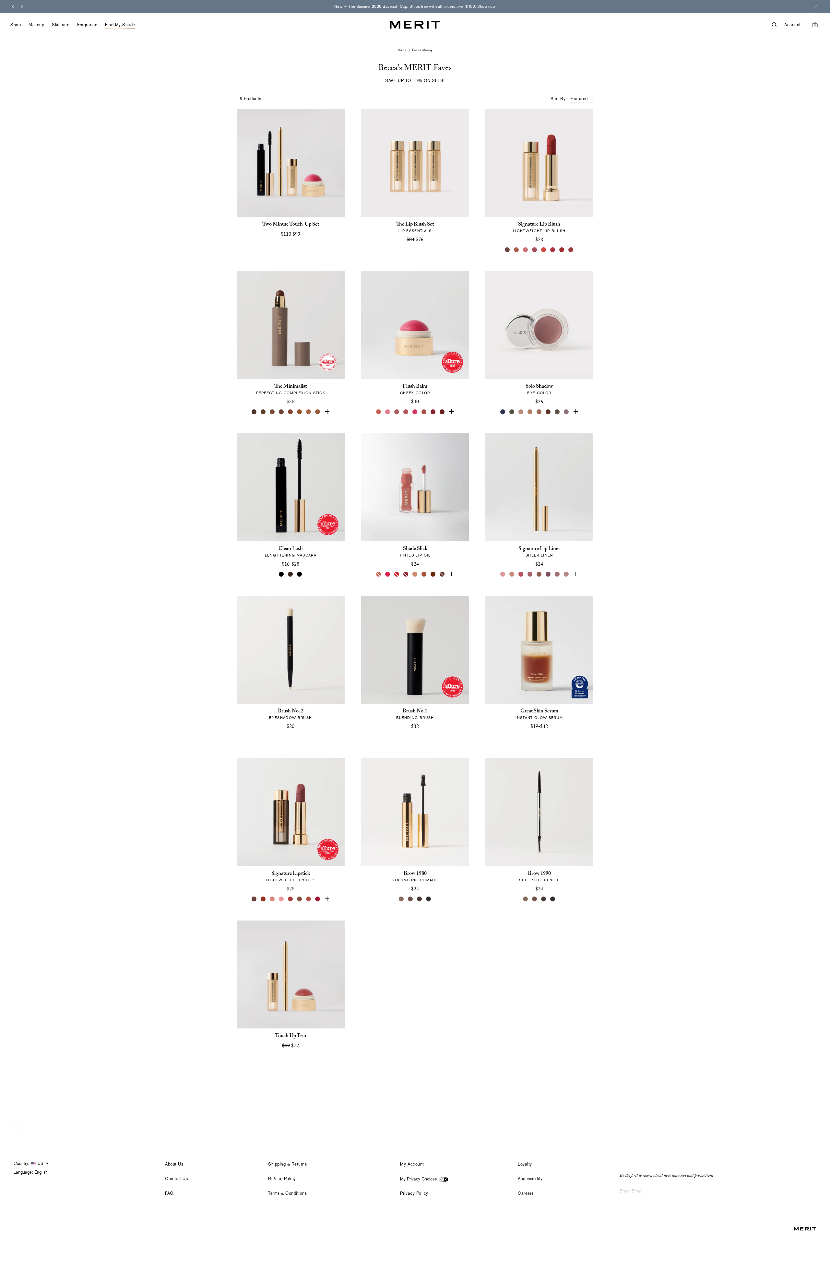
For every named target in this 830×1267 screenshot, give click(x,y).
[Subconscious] (530, 574)
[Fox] (424, 412)
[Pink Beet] (451, 574)
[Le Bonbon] (415, 412)
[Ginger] (308, 899)
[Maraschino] (396, 574)
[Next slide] (22, 6)
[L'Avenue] (290, 899)
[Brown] (290, 574)
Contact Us (176, 1178)
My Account (412, 1164)
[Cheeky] (406, 412)
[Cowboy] (539, 574)
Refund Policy (282, 1178)
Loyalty (525, 1164)
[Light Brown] (410, 899)
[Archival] (535, 249)
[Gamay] (571, 249)
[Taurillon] (290, 412)
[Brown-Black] (553, 899)
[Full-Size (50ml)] (535, 736)
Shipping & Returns (287, 1164)
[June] (512, 574)
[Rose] (503, 574)
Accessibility (530, 1178)
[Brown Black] (428, 899)
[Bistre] (254, 412)
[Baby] (272, 899)
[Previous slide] (13, 6)
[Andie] (525, 249)
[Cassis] (521, 574)
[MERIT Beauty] (415, 25)
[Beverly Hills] (378, 412)
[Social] (566, 412)
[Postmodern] (442, 412)
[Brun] (548, 412)
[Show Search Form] (778, 25)
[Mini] (299, 574)
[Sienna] (326, 412)
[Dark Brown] (419, 899)
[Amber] (308, 412)
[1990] (299, 899)
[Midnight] (503, 412)
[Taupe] (415, 574)
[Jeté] (378, 574)
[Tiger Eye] (299, 412)
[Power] (317, 899)
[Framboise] (553, 249)
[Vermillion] (326, 899)
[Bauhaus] (548, 574)
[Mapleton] (406, 574)
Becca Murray (422, 50)
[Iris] (575, 412)
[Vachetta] (530, 412)
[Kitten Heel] (544, 249)
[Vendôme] (516, 249)
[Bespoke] (507, 249)
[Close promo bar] (815, 6)
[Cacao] (272, 412)
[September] (562, 249)
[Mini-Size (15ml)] (544, 736)
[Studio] (521, 412)
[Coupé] (566, 574)
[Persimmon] (451, 412)
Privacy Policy (414, 1193)
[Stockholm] (387, 412)
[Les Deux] (387, 574)
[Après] (433, 412)
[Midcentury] (539, 412)
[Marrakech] (424, 574)
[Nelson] (557, 412)
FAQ (169, 1193)
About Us (174, 1164)
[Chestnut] (317, 412)
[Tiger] (263, 899)
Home (402, 50)
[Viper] (512, 412)
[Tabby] (442, 574)
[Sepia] (281, 412)
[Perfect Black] (281, 574)
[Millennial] (281, 899)
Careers (526, 1193)
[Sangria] (433, 574)
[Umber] (263, 412)
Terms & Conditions (287, 1193)
